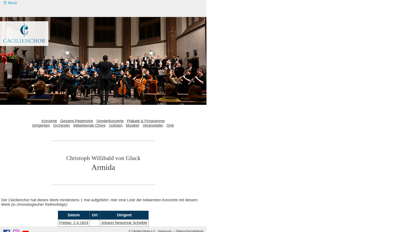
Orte (170, 125)
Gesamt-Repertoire (76, 121)
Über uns (16, 44)
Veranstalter (153, 125)
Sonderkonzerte (110, 121)
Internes (12, 52)
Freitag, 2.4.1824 (73, 223)
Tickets (11, 19)
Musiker (132, 125)
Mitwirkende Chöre (89, 125)
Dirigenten (41, 125)
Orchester (61, 125)
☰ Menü (10, 3)
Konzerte (15, 11)
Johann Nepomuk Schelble (124, 223)
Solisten (116, 125)
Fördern (14, 27)
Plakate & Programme (146, 121)
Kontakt (14, 35)
